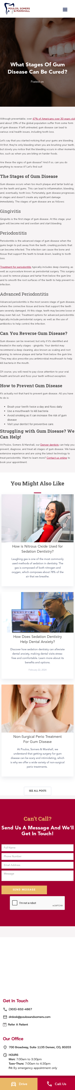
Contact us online (57, 458)
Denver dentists (49, 445)
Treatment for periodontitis (15, 267)
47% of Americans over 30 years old (54, 118)
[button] (65, 10)
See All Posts (37, 791)
